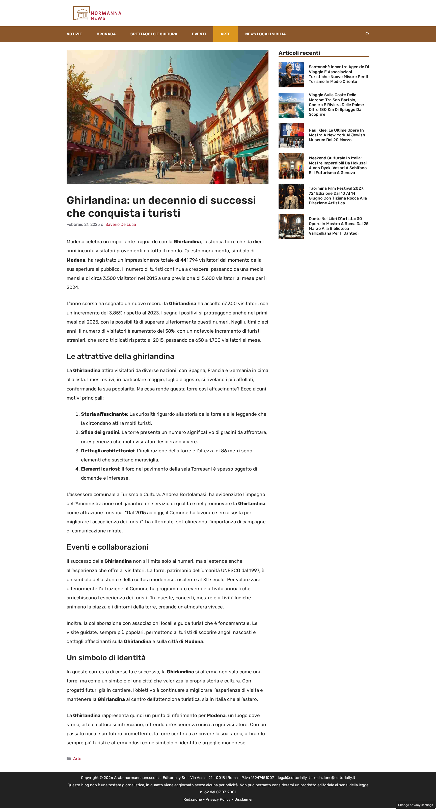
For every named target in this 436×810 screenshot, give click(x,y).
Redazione (192, 799)
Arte (226, 34)
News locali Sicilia (265, 34)
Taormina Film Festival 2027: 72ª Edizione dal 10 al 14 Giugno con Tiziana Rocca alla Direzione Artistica (338, 195)
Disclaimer (243, 799)
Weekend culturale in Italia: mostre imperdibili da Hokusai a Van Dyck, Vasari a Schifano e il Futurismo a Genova (338, 165)
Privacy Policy (218, 799)
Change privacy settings (415, 805)
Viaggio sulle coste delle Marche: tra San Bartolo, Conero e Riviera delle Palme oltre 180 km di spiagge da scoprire (336, 104)
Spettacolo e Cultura (153, 34)
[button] (367, 34)
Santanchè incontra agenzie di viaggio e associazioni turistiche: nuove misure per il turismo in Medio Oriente (339, 74)
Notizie (74, 34)
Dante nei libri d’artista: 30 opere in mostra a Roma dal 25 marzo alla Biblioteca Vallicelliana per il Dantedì (339, 226)
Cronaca (106, 34)
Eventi (199, 34)
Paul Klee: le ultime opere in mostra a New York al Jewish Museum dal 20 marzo (337, 135)
